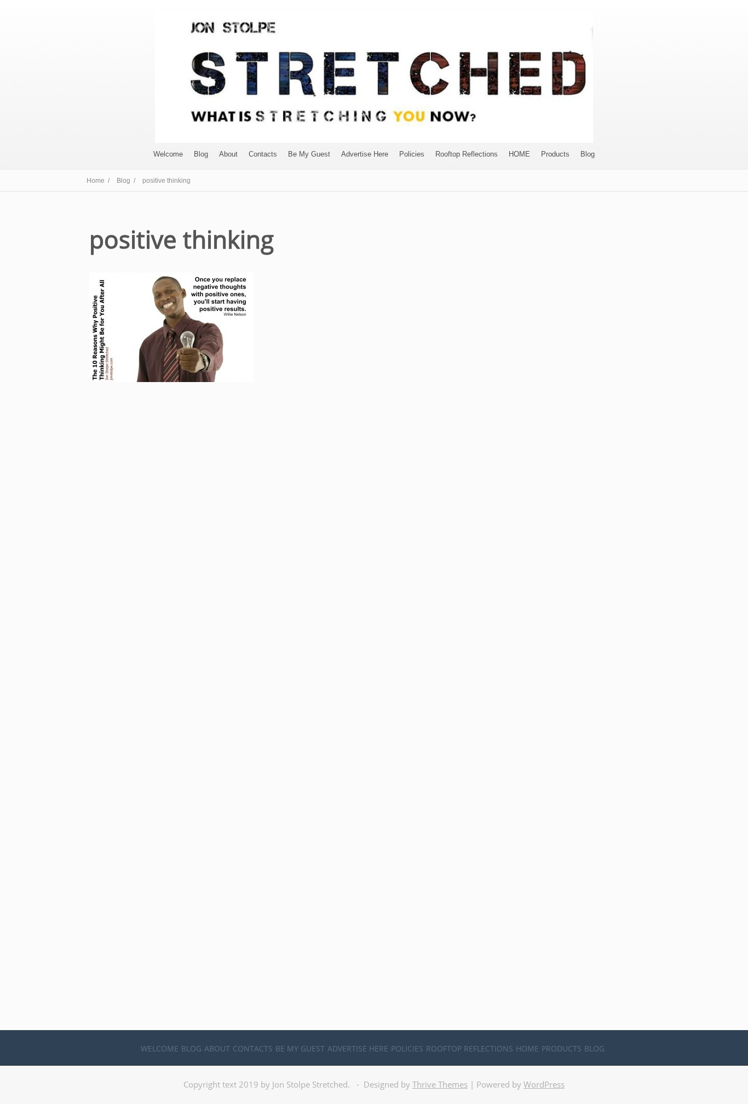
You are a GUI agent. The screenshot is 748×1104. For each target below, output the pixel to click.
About (228, 154)
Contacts (263, 154)
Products (555, 154)
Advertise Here (364, 154)
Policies (411, 154)
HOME (519, 154)
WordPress (544, 1084)
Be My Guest (309, 154)
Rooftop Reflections (466, 154)
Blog (201, 154)
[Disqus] (374, 570)
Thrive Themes (440, 1084)
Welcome (168, 154)
